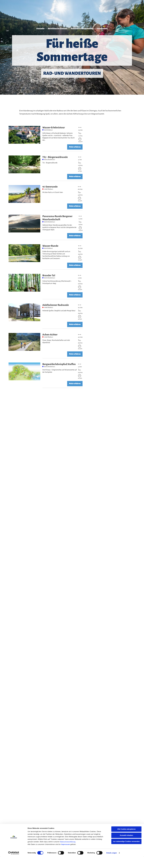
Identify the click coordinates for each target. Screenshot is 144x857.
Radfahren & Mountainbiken (82, 28)
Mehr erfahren (46, 138)
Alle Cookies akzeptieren (126, 829)
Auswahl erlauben (126, 835)
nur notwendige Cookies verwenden (126, 841)
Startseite (40, 28)
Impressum (65, 844)
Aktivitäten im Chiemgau (57, 28)
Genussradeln (102, 28)
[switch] (61, 852)
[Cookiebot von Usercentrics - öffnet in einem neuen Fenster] (13, 852)
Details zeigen (111, 853)
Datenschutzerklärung (67, 842)
